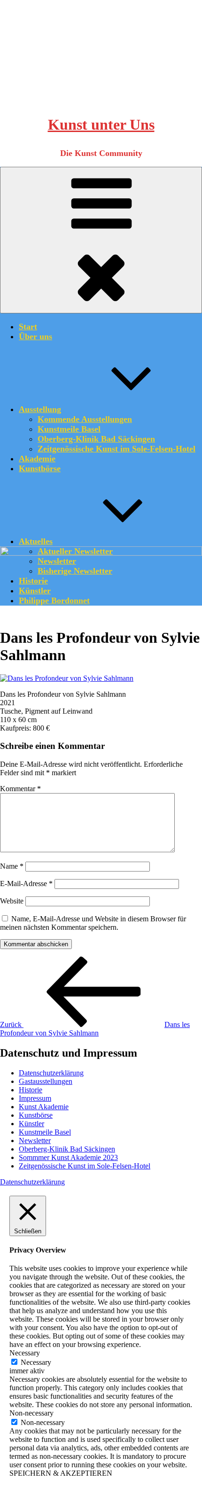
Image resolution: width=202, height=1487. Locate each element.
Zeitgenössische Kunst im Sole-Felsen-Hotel (116, 448)
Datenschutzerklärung (51, 1073)
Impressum (35, 1098)
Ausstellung (40, 409)
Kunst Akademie (44, 1107)
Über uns (35, 336)
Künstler (31, 1124)
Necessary (36, 1362)
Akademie (37, 458)
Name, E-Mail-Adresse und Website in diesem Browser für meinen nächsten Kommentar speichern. (93, 923)
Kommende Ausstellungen (85, 419)
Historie (30, 1090)
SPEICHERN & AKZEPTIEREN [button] (60, 1473)
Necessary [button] (24, 1353)
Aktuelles (36, 541)
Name (11, 866)
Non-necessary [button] (31, 1413)
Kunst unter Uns (101, 124)
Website (11, 901)
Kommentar (20, 789)
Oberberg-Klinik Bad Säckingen (96, 439)
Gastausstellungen (45, 1081)
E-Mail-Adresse (26, 884)
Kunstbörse (40, 468)
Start (28, 326)
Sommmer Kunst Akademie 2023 (68, 1157)
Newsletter (35, 1140)
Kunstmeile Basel (69, 429)
